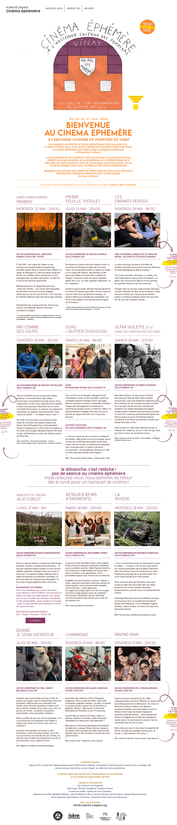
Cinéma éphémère (23, 11)
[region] (40, 230)
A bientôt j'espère (17, 7)
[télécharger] (135, 107)
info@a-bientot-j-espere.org (90, 805)
